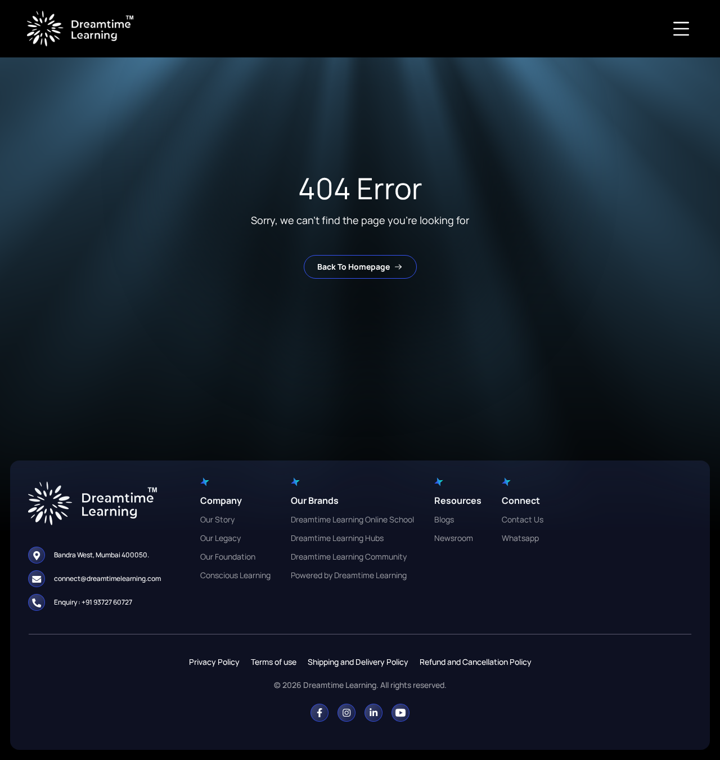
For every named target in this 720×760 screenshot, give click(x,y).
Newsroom (453, 538)
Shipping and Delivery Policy (358, 661)
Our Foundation (227, 556)
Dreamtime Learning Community (349, 556)
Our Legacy (220, 538)
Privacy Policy (214, 661)
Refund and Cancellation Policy (476, 661)
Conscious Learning (235, 575)
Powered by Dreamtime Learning (349, 575)
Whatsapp (520, 538)
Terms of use (273, 661)
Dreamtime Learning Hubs (337, 538)
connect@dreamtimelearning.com (107, 578)
